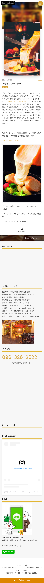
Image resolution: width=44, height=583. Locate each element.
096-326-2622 (19, 357)
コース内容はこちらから (11, 140)
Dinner (5, 87)
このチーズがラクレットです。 (16, 101)
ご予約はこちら (23, 580)
